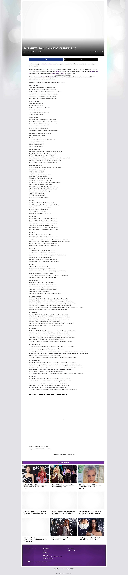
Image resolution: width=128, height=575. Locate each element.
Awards (36, 449)
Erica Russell (29, 51)
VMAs (47, 446)
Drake (62, 73)
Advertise (45, 552)
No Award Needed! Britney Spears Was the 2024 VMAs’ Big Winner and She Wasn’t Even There (63, 513)
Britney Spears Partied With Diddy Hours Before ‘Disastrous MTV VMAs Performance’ (90, 486)
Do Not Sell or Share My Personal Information (52, 556)
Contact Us (45, 550)
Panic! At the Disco (55, 77)
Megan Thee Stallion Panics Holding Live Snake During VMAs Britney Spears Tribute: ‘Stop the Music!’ (35, 539)
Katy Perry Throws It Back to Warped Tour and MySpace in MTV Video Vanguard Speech (90, 513)
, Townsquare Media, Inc (38, 561)
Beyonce (92, 71)
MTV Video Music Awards (48, 64)
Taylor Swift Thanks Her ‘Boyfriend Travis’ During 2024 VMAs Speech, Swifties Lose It (35, 513)
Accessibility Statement (48, 553)
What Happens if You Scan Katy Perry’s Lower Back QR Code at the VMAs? (89, 538)
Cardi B (57, 71)
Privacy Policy (46, 555)
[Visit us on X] (75, 551)
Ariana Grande (40, 77)
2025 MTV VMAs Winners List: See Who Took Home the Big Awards (62, 486)
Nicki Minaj (47, 77)
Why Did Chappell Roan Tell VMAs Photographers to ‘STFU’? (60, 538)
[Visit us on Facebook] (72, 551)
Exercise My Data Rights (48, 558)
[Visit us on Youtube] (69, 551)
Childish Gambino (55, 73)
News (50, 449)
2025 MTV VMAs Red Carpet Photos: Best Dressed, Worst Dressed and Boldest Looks (35, 486)
